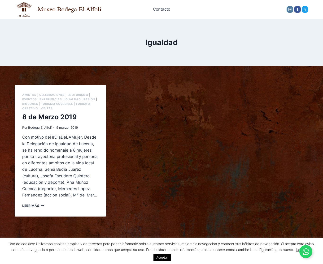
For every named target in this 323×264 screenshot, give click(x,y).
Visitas (47, 108)
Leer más (33, 206)
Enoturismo (78, 95)
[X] (305, 9)
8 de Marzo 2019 (49, 117)
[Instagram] (290, 9)
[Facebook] (297, 9)
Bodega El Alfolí (40, 127)
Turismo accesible (57, 104)
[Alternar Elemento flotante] (305, 251)
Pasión (89, 99)
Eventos (29, 99)
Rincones (30, 104)
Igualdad (73, 99)
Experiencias (50, 99)
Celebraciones (52, 95)
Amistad (29, 95)
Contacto (161, 9)
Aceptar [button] (162, 257)
